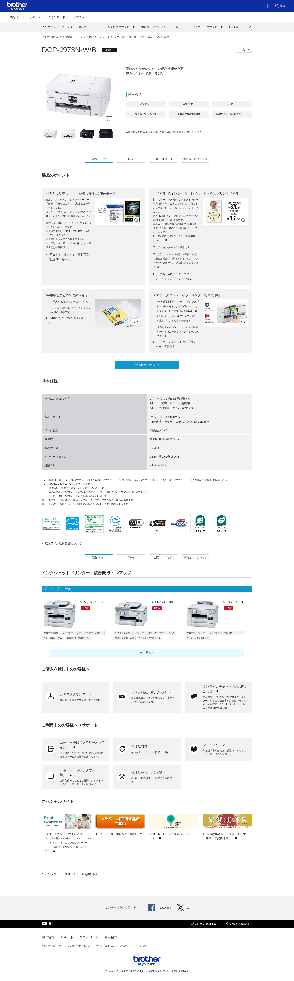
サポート (34, 17)
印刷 (242, 49)
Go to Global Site (206, 923)
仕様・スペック (163, 159)
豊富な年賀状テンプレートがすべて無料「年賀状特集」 (228, 836)
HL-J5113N (234, 602)
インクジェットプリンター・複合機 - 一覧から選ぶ (125, 36)
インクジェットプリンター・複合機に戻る (71, 874)
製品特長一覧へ (145, 364)
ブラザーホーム (50, 36)
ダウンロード (56, 17)
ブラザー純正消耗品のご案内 (118, 834)
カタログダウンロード (121, 27)
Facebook (164, 907)
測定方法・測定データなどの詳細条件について (74, 487)
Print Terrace (237, 27)
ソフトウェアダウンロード (206, 27)
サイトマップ (139, 946)
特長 (131, 159)
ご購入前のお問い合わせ (149, 692)
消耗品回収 (139, 746)
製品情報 (15, 17)
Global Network (239, 923)
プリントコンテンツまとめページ (68, 842)
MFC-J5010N (164, 602)
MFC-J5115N (93, 602)
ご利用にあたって (51, 946)
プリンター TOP (85, 36)
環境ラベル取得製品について (63, 543)
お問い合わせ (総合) (115, 946)
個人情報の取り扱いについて (82, 946)
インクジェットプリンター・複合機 (64, 27)
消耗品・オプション (153, 27)
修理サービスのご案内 (147, 772)
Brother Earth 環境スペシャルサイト (174, 836)
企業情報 (78, 17)
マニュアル (211, 745)
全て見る (145, 652)
